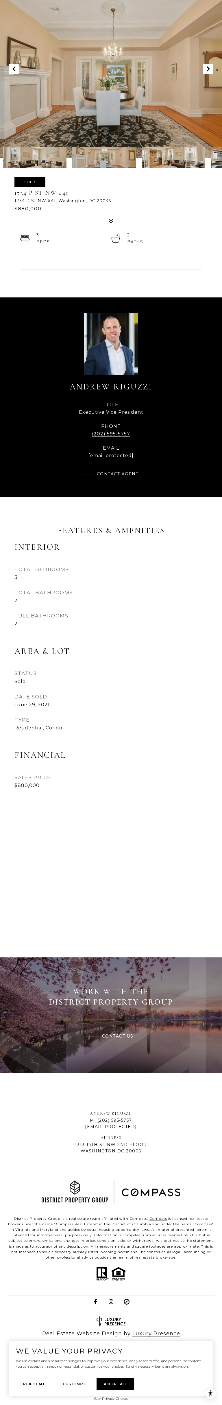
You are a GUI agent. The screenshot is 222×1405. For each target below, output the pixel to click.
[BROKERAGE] (126, 1301)
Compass (158, 1218)
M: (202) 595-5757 (111, 1120)
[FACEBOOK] (95, 1301)
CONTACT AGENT (118, 474)
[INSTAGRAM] (111, 1301)
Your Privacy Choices (111, 1398)
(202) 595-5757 (111, 434)
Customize (74, 1384)
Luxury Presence (156, 1333)
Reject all (34, 1384)
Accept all (115, 1384)
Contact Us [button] (118, 1036)
